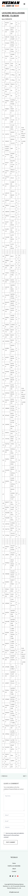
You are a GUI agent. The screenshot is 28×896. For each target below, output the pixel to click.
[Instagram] (15, 876)
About (14, 868)
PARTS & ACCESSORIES (14, 866)
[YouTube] (17, 876)
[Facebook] (10, 876)
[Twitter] (12, 876)
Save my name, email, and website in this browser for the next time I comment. (14, 835)
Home (14, 863)
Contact (14, 871)
